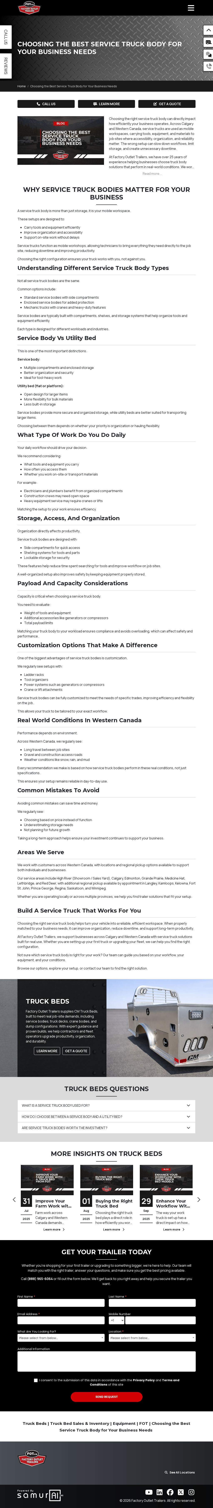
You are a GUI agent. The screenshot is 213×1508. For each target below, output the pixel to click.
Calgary (117, 878)
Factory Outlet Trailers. (149, 1500)
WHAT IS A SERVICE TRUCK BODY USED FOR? (56, 1105)
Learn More (109, 104)
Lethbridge (25, 883)
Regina (60, 888)
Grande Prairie (152, 878)
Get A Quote (76, 1051)
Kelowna (181, 883)
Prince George (42, 888)
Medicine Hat (175, 878)
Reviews (6, 66)
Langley (151, 883)
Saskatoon (75, 888)
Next (199, 1198)
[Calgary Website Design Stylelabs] (40, 1495)
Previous (14, 1198)
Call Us (49, 104)
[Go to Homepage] (29, 8)
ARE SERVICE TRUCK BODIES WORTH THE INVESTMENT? (64, 1128)
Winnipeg (98, 888)
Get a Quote (170, 104)
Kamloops (166, 883)
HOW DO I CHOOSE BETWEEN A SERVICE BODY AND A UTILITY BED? (72, 1116)
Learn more (52, 1229)
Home (21, 86)
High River (64, 878)
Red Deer (49, 883)
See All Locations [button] (182, 1472)
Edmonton (132, 878)
